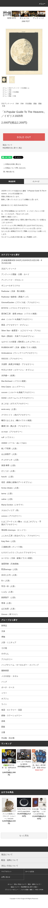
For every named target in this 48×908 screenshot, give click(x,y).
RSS (36, 889)
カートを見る (29, 871)
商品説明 (12, 181)
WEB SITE (11, 18)
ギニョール (24, 18)
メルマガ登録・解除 (26, 889)
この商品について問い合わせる (14, 168)
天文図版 (16, 92)
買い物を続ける (8, 172)
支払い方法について (20, 884)
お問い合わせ (5, 877)
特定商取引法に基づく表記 (12, 148)
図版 (10, 94)
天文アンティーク (14, 88)
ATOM (41, 889)
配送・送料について (34, 884)
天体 (10, 90)
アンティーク (38, 18)
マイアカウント (6, 871)
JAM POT (26, 21)
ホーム (5, 88)
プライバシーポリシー (11, 889)
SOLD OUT (24, 137)
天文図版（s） (25, 88)
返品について (7, 145)
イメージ (36, 181)
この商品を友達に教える (12, 164)
